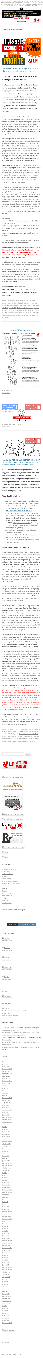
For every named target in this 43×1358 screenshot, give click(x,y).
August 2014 (6, 1277)
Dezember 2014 (7, 1267)
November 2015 (7, 1243)
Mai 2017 (5, 1202)
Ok (21, 8)
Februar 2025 (6, 1078)
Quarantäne (23, 310)
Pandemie (16, 310)
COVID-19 (37, 300)
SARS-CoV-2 (31, 310)
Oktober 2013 (6, 1299)
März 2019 (5, 1156)
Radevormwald (7, 896)
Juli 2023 (4, 1090)
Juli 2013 (4, 1306)
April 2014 (5, 1286)
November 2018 (7, 1165)
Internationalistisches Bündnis (11, 883)
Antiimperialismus (7, 874)
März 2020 (5, 1132)
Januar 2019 (6, 1161)
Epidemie (20, 308)
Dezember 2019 (7, 1139)
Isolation (36, 308)
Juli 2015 (4, 1253)
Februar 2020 (6, 1134)
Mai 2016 (5, 1228)
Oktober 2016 (6, 1216)
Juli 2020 (4, 1127)
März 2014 (5, 1289)
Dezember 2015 (7, 1240)
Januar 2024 (6, 1088)
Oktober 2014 (6, 1272)
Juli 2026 (4, 1061)
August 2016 (6, 1221)
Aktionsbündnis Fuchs (9, 869)
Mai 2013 (5, 1311)
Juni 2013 (5, 1308)
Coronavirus (35, 305)
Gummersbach (6, 879)
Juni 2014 (5, 1282)
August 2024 (6, 1083)
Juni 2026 (5, 1064)
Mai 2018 (5, 1178)
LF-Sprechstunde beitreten (21, 523)
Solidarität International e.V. (10, 1015)
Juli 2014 (4, 1279)
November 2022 (7, 1098)
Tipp (19, 741)
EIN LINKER (5, 1008)
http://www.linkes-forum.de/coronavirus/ (19, 511)
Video (4, 898)
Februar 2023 (6, 1095)
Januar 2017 (6, 1209)
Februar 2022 (6, 1107)
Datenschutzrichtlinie (30, 5)
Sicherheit (28, 313)
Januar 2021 (6, 1115)
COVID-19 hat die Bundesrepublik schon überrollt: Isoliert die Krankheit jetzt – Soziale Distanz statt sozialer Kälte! (21, 462)
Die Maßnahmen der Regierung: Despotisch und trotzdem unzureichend (21, 69)
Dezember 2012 (7, 1323)
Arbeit (30, 303)
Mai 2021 (5, 1112)
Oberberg (5, 888)
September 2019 (7, 1146)
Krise (10, 310)
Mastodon (5, 1342)
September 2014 (7, 1274)
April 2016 (5, 1231)
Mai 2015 (5, 1257)
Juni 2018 (5, 1175)
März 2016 (5, 1233)
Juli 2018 (4, 1173)
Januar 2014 (6, 1294)
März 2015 (5, 1262)
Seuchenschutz (13, 313)
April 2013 (5, 1313)
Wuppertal (5, 900)
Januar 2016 (6, 1238)
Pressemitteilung (34, 731)
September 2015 (7, 1248)
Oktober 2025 (6, 1071)
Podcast (4, 891)
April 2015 (5, 1260)
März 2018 (5, 1182)
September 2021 (7, 1110)
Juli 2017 (4, 1199)
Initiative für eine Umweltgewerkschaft (14, 1011)
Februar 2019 (6, 1158)
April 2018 (5, 1180)
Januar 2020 (6, 1136)
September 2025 (7, 1074)
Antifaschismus (7, 871)
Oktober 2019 (6, 1144)
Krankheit (5, 310)
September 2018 (7, 1170)
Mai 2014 (5, 1284)
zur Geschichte (7, 903)
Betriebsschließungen (19, 305)
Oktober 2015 (6, 1245)
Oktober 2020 (6, 1120)
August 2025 (6, 1076)
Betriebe (9, 305)
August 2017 (6, 1197)
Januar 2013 (6, 1320)
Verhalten (18, 315)
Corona (29, 305)
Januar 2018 (6, 1187)
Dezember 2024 (7, 1081)
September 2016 (7, 1219)
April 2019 (5, 1153)
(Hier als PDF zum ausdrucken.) (21, 330)
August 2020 (6, 1124)
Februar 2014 (6, 1291)
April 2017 (5, 1204)
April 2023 (5, 1093)
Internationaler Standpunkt (10, 731)
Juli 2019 (4, 1149)
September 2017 (7, 1195)
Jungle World (6, 1013)
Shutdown (21, 313)
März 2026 (5, 1066)
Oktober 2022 (6, 1100)
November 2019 (7, 1141)
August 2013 (6, 1303)
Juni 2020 (5, 1129)
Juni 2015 (5, 1255)
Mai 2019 (5, 1151)
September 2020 (7, 1122)
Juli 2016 (4, 1224)
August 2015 (6, 1250)
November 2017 (7, 1192)
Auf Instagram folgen (28, 924)
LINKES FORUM (6, 303)
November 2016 (7, 1214)
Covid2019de (12, 308)
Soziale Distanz (10, 315)
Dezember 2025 (7, 1069)
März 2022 (5, 1105)
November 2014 (7, 1270)
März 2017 (5, 1207)
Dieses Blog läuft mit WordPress (11, 1354)
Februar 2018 (6, 1185)
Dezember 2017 (7, 1190)
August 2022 (6, 1103)
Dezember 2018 (7, 1163)
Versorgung (25, 315)
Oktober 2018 (6, 1168)
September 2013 (7, 1301)
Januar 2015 (6, 1265)
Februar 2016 (6, 1236)
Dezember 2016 (7, 1211)
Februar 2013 (6, 1318)
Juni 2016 (5, 1226)
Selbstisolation (22, 739)
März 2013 (5, 1315)
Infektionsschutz (28, 308)
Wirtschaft (33, 315)
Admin (31, 300)
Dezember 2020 (7, 1117)
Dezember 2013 (7, 1296)
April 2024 (5, 1086)
